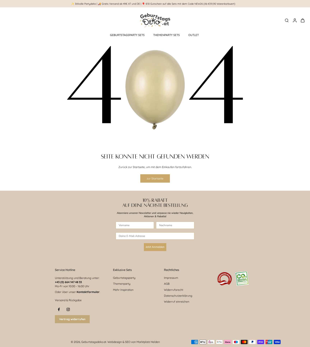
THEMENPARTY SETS (166, 35)
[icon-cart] (302, 20)
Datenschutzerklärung (178, 295)
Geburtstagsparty (124, 277)
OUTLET (193, 35)
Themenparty (121, 283)
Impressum (171, 277)
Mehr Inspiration (123, 289)
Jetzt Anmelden (155, 247)
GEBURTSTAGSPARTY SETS (127, 35)
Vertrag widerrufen (72, 319)
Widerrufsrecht (173, 289)
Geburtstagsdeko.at (93, 342)
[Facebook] (59, 309)
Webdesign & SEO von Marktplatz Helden (133, 342)
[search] (287, 20)
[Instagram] (68, 309)
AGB (167, 283)
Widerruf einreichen (176, 301)
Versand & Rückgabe (68, 300)
